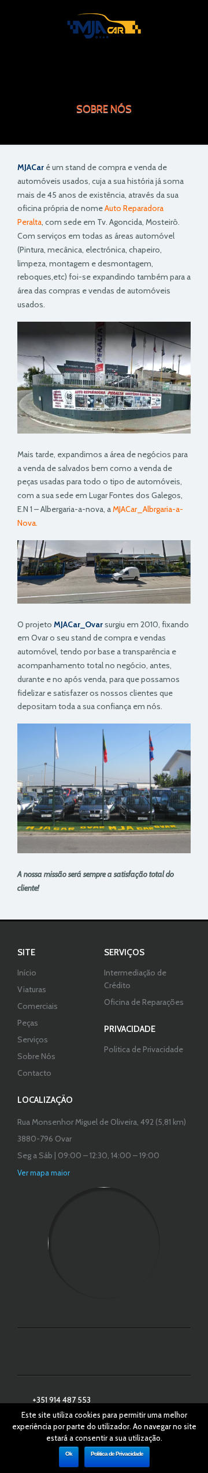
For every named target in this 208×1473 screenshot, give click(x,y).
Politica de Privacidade (117, 1454)
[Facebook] (104, 1351)
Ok (68, 1454)
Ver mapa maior (43, 1172)
